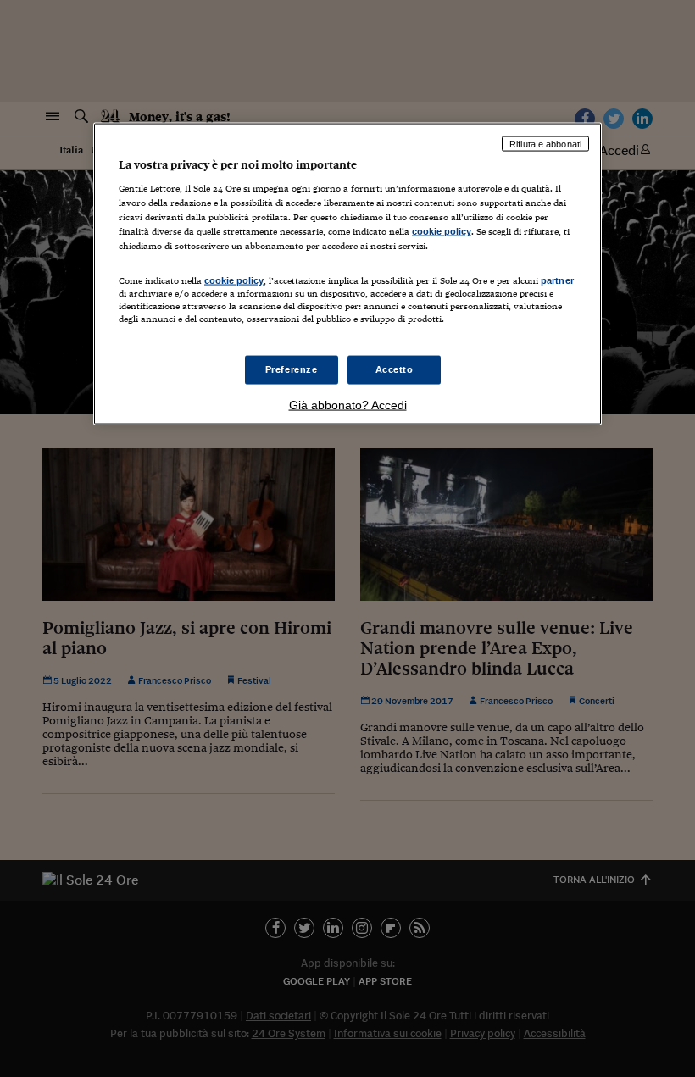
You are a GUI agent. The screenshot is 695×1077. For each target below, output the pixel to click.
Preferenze (291, 369)
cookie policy (441, 231)
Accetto (394, 369)
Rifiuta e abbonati (545, 143)
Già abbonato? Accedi (348, 404)
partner (557, 280)
